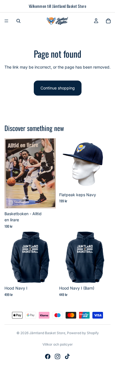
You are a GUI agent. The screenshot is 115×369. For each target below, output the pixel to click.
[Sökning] (18, 21)
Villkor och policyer (57, 344)
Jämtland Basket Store (47, 333)
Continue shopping (57, 88)
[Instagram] (57, 356)
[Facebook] (47, 356)
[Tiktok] (67, 356)
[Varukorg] (108, 21)
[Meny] (6, 20)
